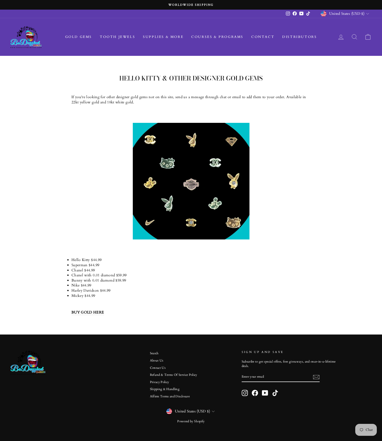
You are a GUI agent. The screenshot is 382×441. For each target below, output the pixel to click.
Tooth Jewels (117, 37)
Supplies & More (163, 37)
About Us (156, 360)
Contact (262, 37)
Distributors (299, 37)
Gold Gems (78, 37)
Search (154, 353)
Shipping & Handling (165, 389)
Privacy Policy (159, 382)
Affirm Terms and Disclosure (170, 396)
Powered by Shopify (191, 421)
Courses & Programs (217, 37)
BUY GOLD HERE (87, 312)
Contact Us (158, 368)
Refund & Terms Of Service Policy (173, 375)
